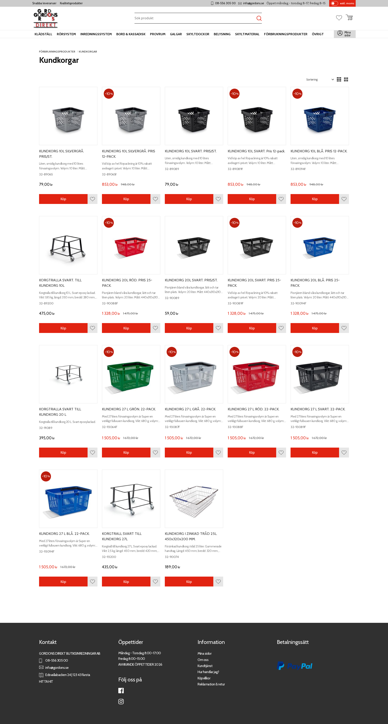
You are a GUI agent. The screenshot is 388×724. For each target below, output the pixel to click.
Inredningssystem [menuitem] (96, 34)
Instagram (121, 701)
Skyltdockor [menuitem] (197, 34)
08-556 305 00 (225, 3)
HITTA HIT (46, 681)
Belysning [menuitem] (222, 34)
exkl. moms (347, 3)
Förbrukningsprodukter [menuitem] (285, 34)
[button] (341, 18)
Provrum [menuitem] (157, 34)
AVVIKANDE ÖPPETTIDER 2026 (140, 664)
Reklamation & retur (211, 684)
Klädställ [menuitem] (43, 34)
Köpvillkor (204, 678)
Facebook (121, 690)
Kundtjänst (205, 666)
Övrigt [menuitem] (318, 34)
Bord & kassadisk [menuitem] (131, 34)
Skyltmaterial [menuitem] (247, 34)
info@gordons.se (253, 3)
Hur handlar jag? (208, 672)
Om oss (203, 660)
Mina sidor (205, 653)
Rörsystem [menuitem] (66, 34)
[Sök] (259, 18)
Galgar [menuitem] (176, 34)
